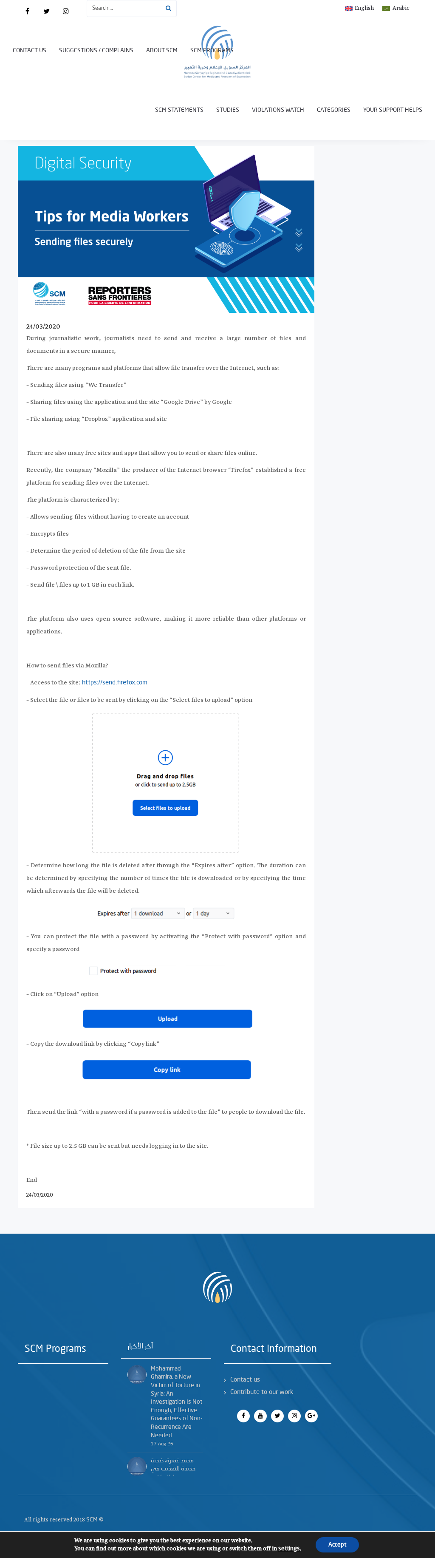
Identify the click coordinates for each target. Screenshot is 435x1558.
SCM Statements (179, 110)
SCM (92, 1520)
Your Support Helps (392, 110)
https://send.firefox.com (114, 683)
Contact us (29, 51)
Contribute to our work (261, 1392)
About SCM (162, 51)
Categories (333, 110)
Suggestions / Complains (96, 51)
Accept (337, 1545)
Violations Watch (278, 110)
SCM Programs (212, 51)
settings (289, 1549)
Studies (227, 110)
